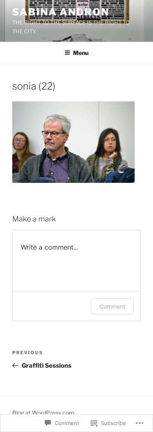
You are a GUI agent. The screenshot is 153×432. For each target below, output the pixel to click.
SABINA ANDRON (60, 12)
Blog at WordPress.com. (43, 412)
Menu (81, 52)
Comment (112, 306)
